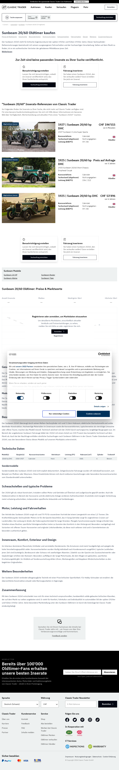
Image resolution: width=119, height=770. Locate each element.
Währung (45, 698)
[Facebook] (67, 720)
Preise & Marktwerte (9, 37)
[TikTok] (98, 720)
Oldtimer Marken (48, 735)
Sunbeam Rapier (48, 275)
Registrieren (58, 336)
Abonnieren (109, 672)
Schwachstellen (63, 37)
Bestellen (106, 704)
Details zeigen (100, 406)
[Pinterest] (82, 720)
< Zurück (5, 24)
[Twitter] (75, 720)
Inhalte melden (27, 732)
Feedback (25, 723)
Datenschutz (97, 757)
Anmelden (111, 7)
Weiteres (93, 37)
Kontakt (24, 719)
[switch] (46, 398)
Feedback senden (59, 636)
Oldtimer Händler (48, 744)
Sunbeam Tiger (47, 278)
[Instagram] (90, 720)
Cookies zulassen (93, 414)
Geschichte (23, 37)
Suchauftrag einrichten (104, 17)
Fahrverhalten (76, 37)
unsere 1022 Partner (24, 366)
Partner (5, 732)
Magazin (75, 7)
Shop (43, 719)
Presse (5, 728)
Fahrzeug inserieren (80, 85)
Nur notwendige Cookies (59, 414)
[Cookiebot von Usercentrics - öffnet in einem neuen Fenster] (100, 354)
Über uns (5, 719)
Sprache (6, 698)
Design (85, 37)
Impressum (69, 757)
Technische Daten (49, 37)
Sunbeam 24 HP (10, 275)
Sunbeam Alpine (10, 278)
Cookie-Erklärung (109, 757)
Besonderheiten (35, 37)
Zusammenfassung (105, 37)
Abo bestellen (46, 723)
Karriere (5, 723)
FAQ (23, 728)
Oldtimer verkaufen (49, 739)
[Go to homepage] (14, 7)
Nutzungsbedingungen (83, 757)
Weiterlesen (7, 51)
